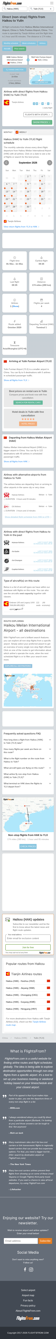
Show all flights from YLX (16, 380)
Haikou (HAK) (20, 1038)
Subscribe (45, 1241)
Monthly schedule (11, 43)
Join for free (28, 947)
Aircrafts (7, 49)
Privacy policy (28, 1305)
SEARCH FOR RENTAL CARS (28, 403)
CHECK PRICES (28, 846)
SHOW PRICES (40, 122)
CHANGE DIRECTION (15, 70)
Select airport (28, 1290)
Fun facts (28, 1300)
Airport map (28, 1295)
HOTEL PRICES (28, 424)
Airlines (42, 43)
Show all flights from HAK (16, 461)
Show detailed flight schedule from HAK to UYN (27, 517)
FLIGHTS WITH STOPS (36, 114)
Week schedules (29, 43)
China (5, 1038)
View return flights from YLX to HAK (21, 226)
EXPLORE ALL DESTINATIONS (18, 666)
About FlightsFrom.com (28, 1310)
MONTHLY (8, 132)
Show (15, 306)
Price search (19, 49)
